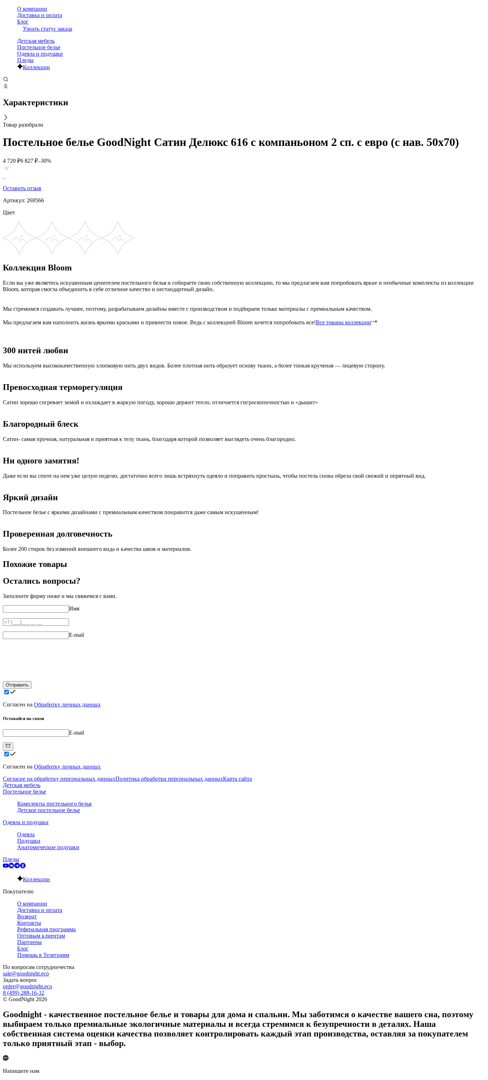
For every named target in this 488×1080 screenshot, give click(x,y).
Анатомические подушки (48, 847)
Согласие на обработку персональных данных (59, 779)
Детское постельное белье (48, 810)
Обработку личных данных (67, 704)
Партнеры (29, 942)
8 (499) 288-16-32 (23, 993)
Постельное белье (38, 47)
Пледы (25, 60)
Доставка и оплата (39, 15)
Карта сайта (237, 779)
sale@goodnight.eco (26, 973)
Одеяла (26, 834)
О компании (32, 9)
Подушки (28, 841)
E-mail (76, 635)
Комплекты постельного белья (54, 804)
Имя (74, 608)
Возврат (27, 916)
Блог (23, 22)
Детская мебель (36, 41)
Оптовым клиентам (41, 936)
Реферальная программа (46, 929)
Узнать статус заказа (47, 29)
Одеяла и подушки (40, 54)
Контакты (29, 923)
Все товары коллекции (343, 322)
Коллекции (36, 67)
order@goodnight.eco (27, 986)
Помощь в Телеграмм (43, 955)
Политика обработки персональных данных (169, 779)
